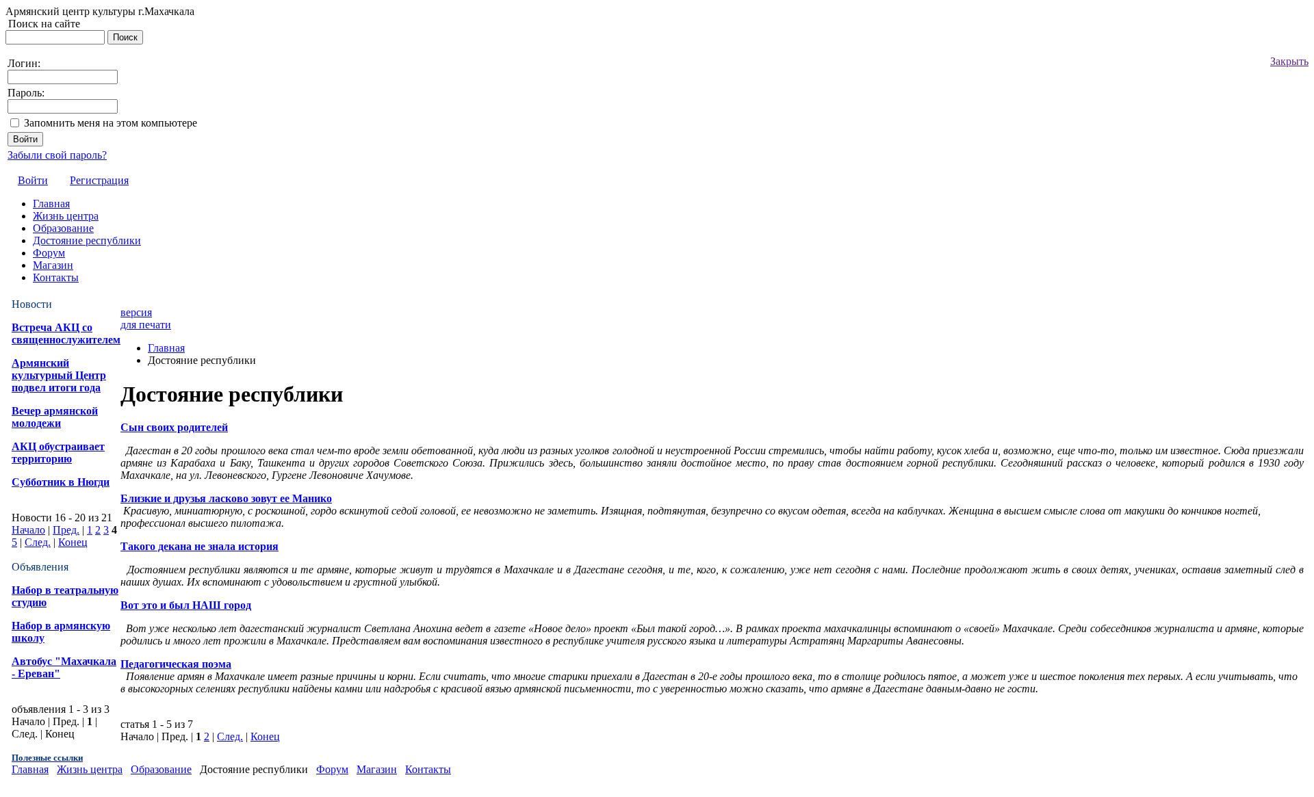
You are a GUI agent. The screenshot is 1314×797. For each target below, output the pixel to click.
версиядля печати (145, 318)
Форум (332, 769)
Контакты (428, 769)
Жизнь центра (90, 769)
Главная (166, 348)
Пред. (66, 530)
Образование (161, 769)
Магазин (377, 769)
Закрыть (1289, 61)
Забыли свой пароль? (57, 155)
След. (38, 542)
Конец (73, 542)
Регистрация (99, 180)
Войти (33, 180)
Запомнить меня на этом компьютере (110, 123)
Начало (28, 530)
